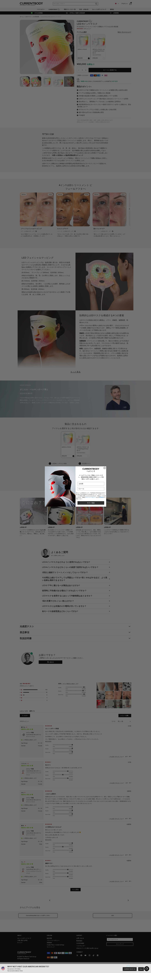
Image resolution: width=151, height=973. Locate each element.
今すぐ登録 (91, 503)
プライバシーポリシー (90, 497)
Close (141, 969)
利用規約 (101, 497)
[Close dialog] (105, 468)
